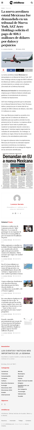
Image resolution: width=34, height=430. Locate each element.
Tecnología (21, 391)
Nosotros (4, 420)
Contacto (4, 378)
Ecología (4, 385)
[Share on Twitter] (20, 70)
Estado (3, 392)
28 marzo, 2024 (20, 49)
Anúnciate (13, 420)
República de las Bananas (23, 386)
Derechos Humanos (7, 383)
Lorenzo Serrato (8, 49)
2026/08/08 (17, 276)
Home (3, 8)
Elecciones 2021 (6, 387)
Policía (20, 378)
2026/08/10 (17, 259)
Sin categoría (22, 389)
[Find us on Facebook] (1, 404)
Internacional (5, 394)
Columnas (4, 373)
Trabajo (20, 420)
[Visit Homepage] (17, 2)
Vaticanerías (22, 394)
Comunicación (6, 376)
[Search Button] (32, 2)
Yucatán (20, 396)
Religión (20, 383)
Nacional (8, 8)
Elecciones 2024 (6, 390)
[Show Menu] (2, 2)
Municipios (21, 373)
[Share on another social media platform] (29, 70)
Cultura (3, 380)
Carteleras (4, 371)
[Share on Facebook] (11, 70)
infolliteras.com (9, 424)
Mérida (20, 371)
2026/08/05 (17, 293)
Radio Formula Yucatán (25, 380)
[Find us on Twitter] (5, 404)
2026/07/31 (17, 333)
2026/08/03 (17, 314)
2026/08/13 (17, 240)
